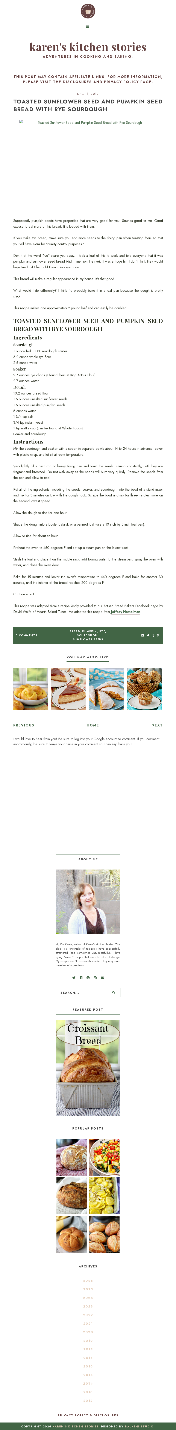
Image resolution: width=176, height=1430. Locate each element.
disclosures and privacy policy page (107, 81)
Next (157, 725)
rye (102, 631)
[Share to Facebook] (142, 636)
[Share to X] (148, 636)
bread (75, 631)
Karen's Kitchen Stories (88, 46)
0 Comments (26, 635)
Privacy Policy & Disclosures (88, 1415)
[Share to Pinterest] (158, 636)
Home (93, 725)
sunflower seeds (88, 639)
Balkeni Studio (139, 1427)
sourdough (87, 635)
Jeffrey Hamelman (125, 611)
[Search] (113, 992)
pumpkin (89, 631)
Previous (23, 725)
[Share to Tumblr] (153, 636)
